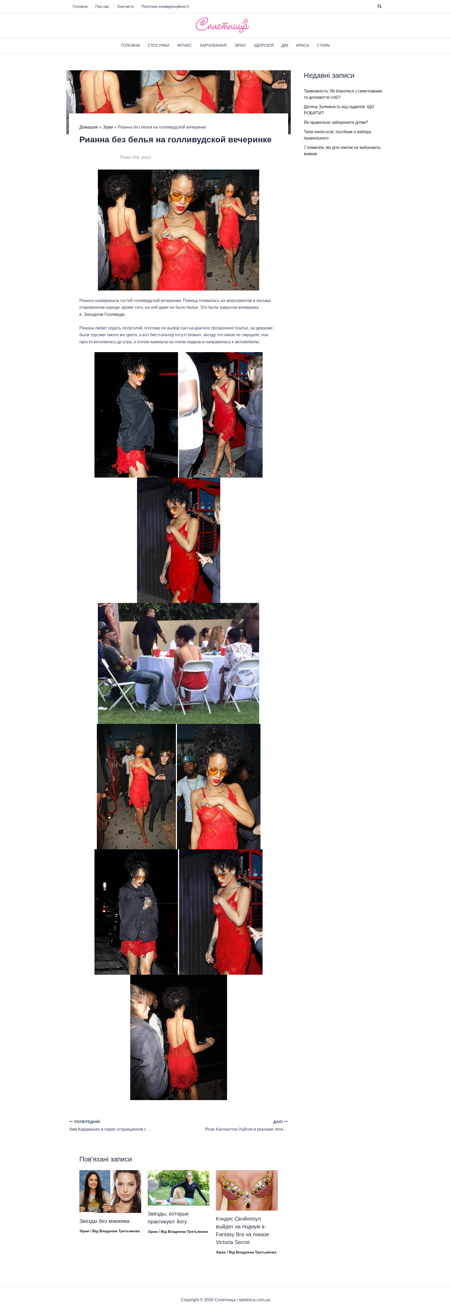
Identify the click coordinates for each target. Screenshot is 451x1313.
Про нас (102, 6)
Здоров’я (263, 45)
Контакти (125, 6)
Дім (284, 45)
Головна (80, 6)
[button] (379, 6)
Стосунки (158, 45)
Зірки (240, 45)
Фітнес (184, 45)
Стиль (323, 45)
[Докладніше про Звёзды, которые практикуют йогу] (179, 1187)
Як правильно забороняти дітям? (336, 122)
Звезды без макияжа (104, 1221)
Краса (302, 45)
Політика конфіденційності (165, 6)
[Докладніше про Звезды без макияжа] (110, 1191)
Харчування (213, 45)
